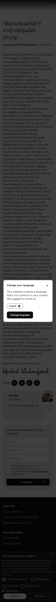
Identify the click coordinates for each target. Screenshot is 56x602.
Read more (6, 574)
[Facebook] (22, 383)
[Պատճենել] (14, 383)
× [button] (53, 554)
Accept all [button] (14, 596)
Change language (20, 315)
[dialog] (28, 576)
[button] (28, 591)
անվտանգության (39, 471)
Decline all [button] (41, 596)
